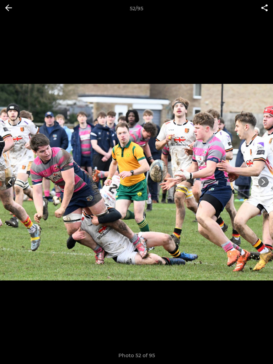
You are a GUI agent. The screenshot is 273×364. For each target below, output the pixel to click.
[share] (264, 9)
